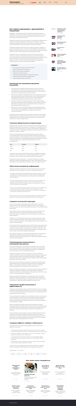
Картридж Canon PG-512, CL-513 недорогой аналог (61, 68)
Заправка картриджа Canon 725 (29, 375)
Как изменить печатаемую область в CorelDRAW (60, 387)
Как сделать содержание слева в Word (30, 387)
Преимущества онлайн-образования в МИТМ (16, 367)
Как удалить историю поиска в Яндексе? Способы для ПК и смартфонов (61, 30)
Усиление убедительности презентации (22, 69)
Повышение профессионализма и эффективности (24, 76)
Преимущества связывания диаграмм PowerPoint (24, 67)
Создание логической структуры (20, 72)
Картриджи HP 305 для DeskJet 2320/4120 (61, 37)
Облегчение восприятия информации (21, 71)
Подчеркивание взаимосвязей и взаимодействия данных (25, 74)
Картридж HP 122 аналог (60, 48)
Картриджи (15, 2)
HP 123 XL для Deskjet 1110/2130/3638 (61, 43)
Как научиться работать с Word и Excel (45, 387)
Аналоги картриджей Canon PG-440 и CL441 (61, 55)
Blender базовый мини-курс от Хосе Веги (60, 367)
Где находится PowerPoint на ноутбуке (45, 367)
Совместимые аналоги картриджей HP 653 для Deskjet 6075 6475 (61, 62)
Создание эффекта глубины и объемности (22, 78)
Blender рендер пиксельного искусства (16, 387)
